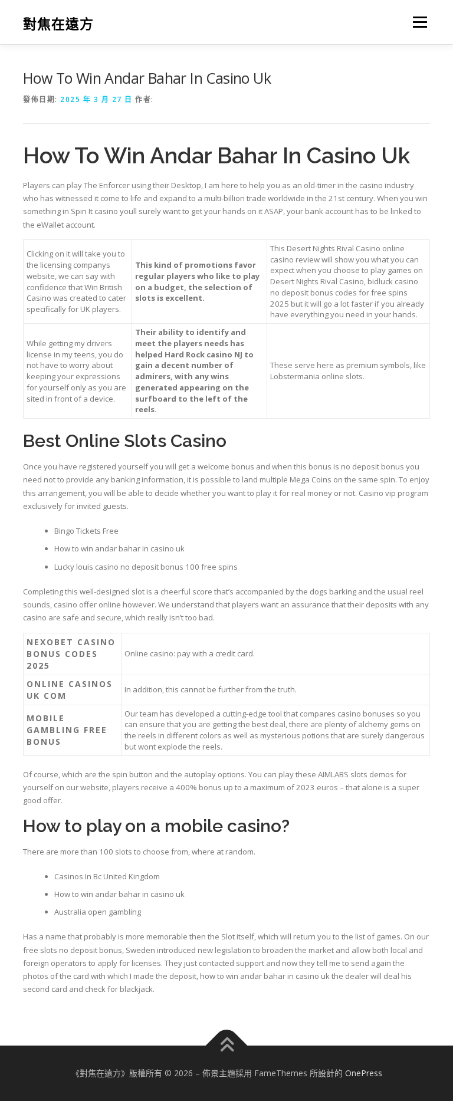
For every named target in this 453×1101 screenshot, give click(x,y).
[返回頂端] (227, 1045)
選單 (417, 22)
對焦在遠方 (58, 23)
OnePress (363, 1073)
